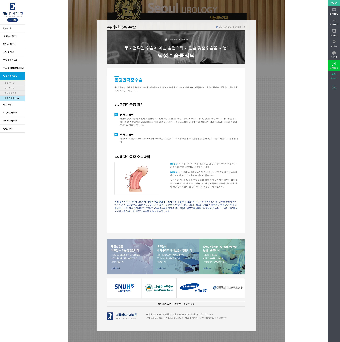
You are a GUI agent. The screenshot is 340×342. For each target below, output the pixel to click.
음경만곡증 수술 (12, 98)
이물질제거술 (11, 93)
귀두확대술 (10, 88)
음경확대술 (10, 83)
